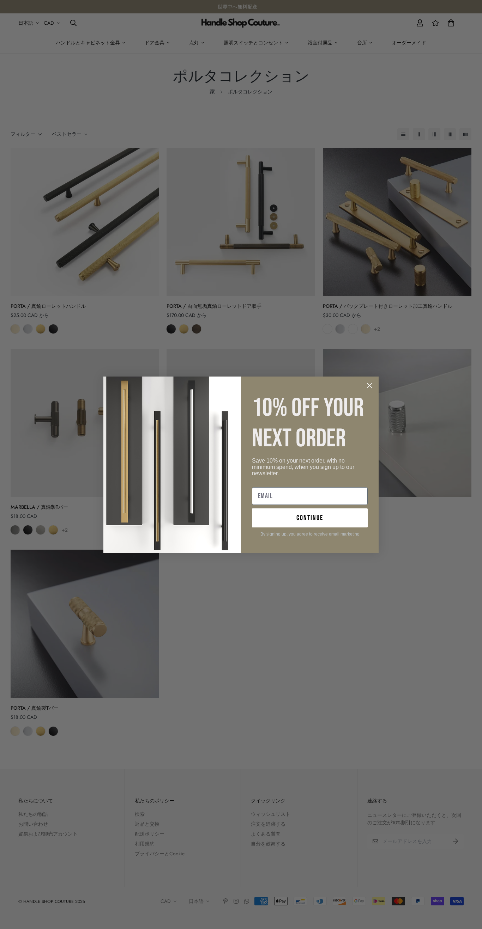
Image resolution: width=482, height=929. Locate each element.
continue (309, 518)
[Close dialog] (369, 385)
